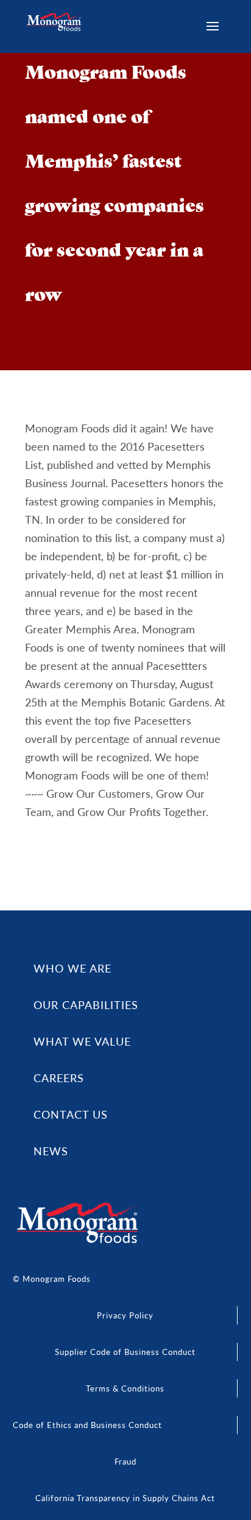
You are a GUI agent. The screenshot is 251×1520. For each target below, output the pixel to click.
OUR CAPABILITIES (86, 1004)
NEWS (51, 1150)
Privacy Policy (125, 1315)
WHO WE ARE (72, 968)
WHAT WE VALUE (82, 1041)
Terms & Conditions (125, 1388)
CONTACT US (71, 1114)
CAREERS (59, 1077)
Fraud (125, 1461)
